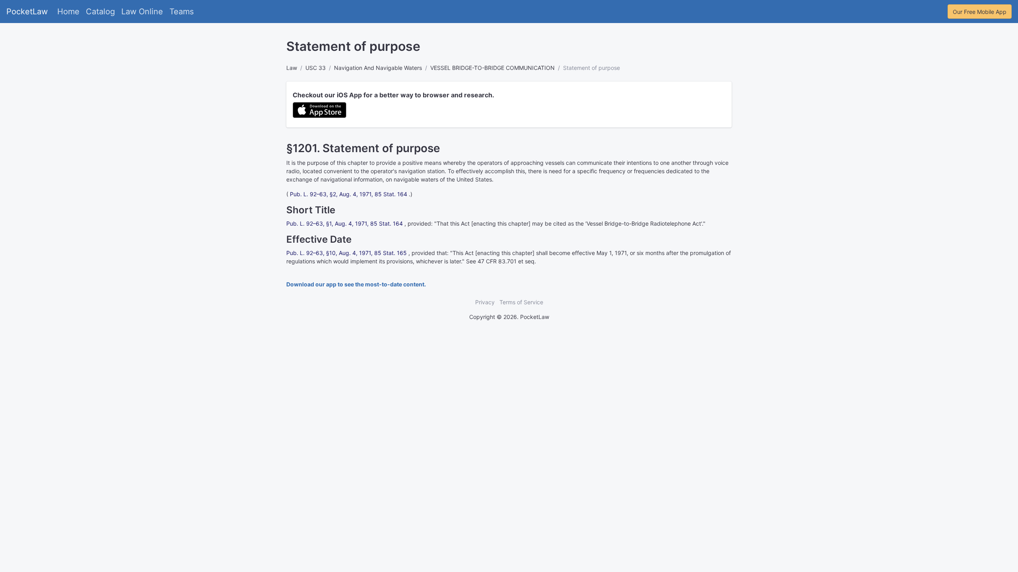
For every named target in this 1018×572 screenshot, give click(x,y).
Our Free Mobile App (979, 11)
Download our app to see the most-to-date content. (356, 284)
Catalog (100, 11)
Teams (181, 11)
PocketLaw (27, 11)
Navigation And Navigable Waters (378, 67)
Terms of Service (521, 302)
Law (291, 67)
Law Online (142, 11)
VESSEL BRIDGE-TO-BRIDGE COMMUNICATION (492, 67)
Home (68, 11)
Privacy (485, 302)
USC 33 (315, 67)
